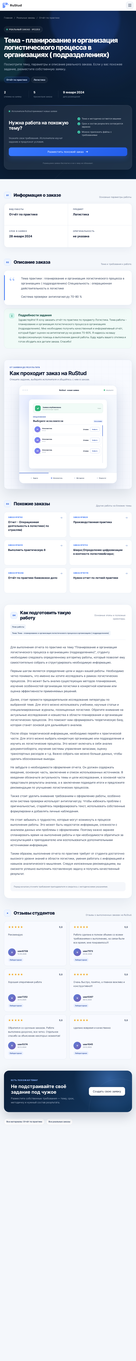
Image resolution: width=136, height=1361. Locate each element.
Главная (8, 17)
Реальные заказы (26, 17)
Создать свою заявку (107, 1091)
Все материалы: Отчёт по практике (24, 1121)
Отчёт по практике (49, 17)
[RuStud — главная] (12, 5)
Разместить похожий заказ (66, 151)
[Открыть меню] (129, 5)
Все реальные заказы (59, 1121)
